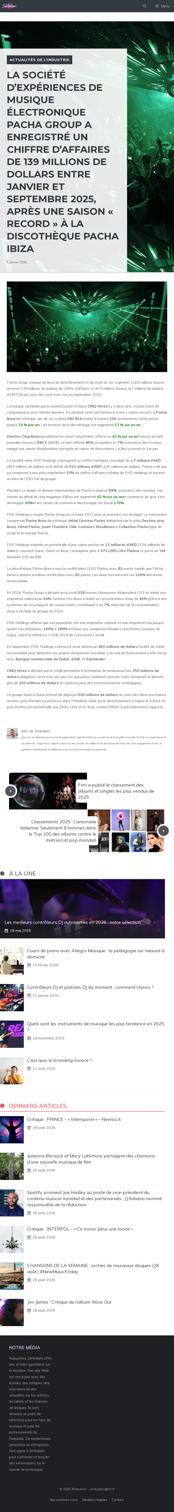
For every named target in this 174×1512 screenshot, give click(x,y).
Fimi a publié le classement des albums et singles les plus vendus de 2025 (116, 791)
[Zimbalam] (9, 6)
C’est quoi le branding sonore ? (59, 1060)
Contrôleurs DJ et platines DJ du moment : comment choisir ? (90, 987)
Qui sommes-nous (64, 1500)
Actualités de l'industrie (40, 59)
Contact (118, 1500)
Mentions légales (94, 1500)
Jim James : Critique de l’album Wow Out (69, 1302)
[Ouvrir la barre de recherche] (144, 6)
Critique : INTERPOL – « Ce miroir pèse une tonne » (80, 1229)
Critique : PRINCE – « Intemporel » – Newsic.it (74, 1119)
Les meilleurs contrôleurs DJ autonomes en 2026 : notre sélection (73, 922)
